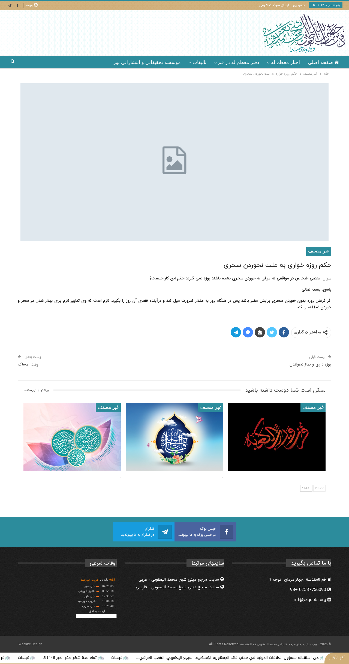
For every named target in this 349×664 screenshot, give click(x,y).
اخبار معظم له (285, 62)
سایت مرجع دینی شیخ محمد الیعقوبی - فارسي (178, 587)
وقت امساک (28, 364)
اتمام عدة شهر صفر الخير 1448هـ (91, 657)
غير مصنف (318, 251)
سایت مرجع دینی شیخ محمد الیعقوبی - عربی (179, 579)
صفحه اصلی (320, 62)
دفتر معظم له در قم (238, 62)
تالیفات (199, 62)
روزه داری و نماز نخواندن (310, 364)
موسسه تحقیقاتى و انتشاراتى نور (147, 62)
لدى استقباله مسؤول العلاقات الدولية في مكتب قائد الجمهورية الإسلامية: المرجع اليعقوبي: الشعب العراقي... (249, 657)
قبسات (137, 657)
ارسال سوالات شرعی (274, 5)
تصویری (299, 5)
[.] (277, 437)
